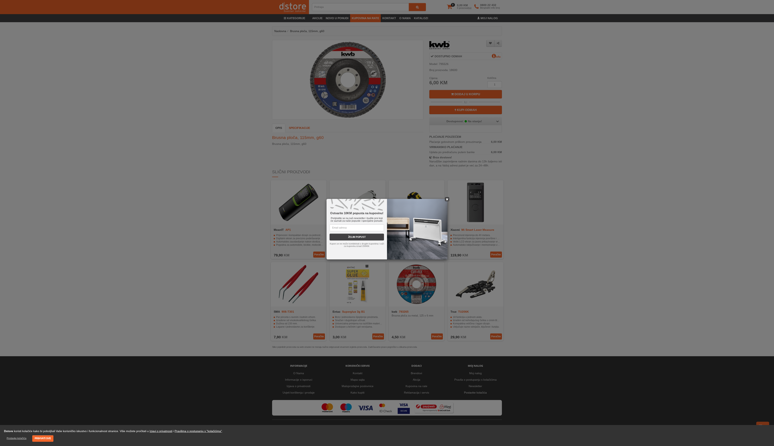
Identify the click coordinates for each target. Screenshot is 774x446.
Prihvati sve (43, 438)
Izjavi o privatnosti (161, 431)
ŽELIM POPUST (357, 237)
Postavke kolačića (16, 438)
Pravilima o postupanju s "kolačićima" (198, 431)
